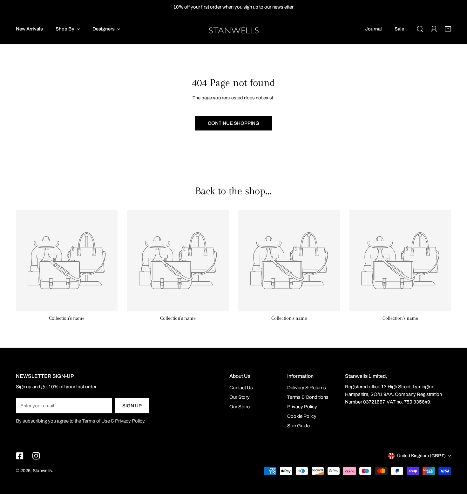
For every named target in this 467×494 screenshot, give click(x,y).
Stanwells (42, 470)
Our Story (239, 397)
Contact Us (241, 387)
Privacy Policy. (130, 421)
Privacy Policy (302, 406)
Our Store (239, 406)
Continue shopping (233, 123)
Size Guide (298, 425)
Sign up (132, 405)
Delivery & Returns (306, 387)
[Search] (420, 29)
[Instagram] (36, 456)
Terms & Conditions (307, 397)
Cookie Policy (301, 416)
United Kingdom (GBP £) (421, 455)
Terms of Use (96, 421)
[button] (448, 29)
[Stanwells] (233, 29)
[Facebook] (19, 456)
